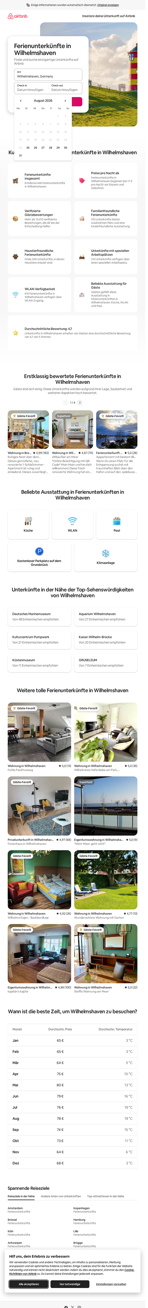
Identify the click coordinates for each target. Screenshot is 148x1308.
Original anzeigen (108, 5)
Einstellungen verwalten (111, 1284)
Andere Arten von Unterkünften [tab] (61, 1196)
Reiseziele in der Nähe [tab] (21, 1196)
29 (58, 147)
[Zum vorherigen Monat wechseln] (21, 101)
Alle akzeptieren (29, 1284)
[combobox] (48, 76)
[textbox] (31, 89)
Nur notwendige (70, 1284)
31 (20, 155)
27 (43, 147)
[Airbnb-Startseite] (17, 16)
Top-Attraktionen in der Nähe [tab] (105, 1196)
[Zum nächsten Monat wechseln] (65, 101)
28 (50, 147)
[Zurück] (65, 403)
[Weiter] (80, 403)
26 (35, 147)
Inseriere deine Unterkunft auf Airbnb (108, 16)
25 (27, 147)
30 (65, 147)
